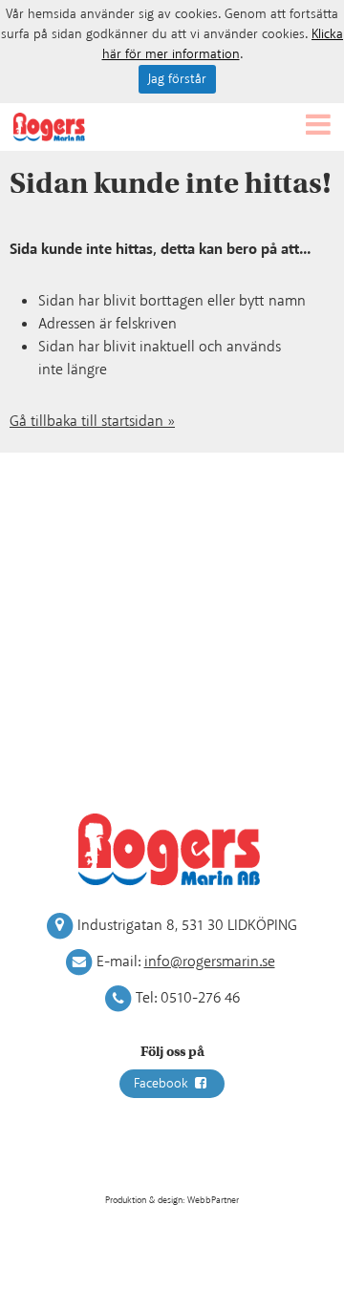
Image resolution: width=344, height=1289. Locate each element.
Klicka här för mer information (223, 44)
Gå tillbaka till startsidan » (92, 422)
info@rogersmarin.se (209, 962)
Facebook (163, 1083)
